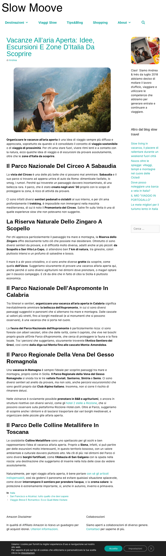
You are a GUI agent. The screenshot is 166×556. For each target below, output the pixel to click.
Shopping (100, 22)
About (122, 22)
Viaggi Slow (47, 22)
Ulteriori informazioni (44, 529)
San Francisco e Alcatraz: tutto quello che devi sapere (39, 496)
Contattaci (93, 529)
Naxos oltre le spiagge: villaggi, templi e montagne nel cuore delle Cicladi (143, 169)
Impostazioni (135, 548)
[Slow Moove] (33, 7)
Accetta (113, 548)
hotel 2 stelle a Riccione (81, 403)
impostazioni (28, 552)
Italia (12, 492)
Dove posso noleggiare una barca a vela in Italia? (145, 186)
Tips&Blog (75, 22)
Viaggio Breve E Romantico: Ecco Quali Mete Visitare (38, 499)
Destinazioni (14, 22)
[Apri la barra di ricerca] (143, 22)
